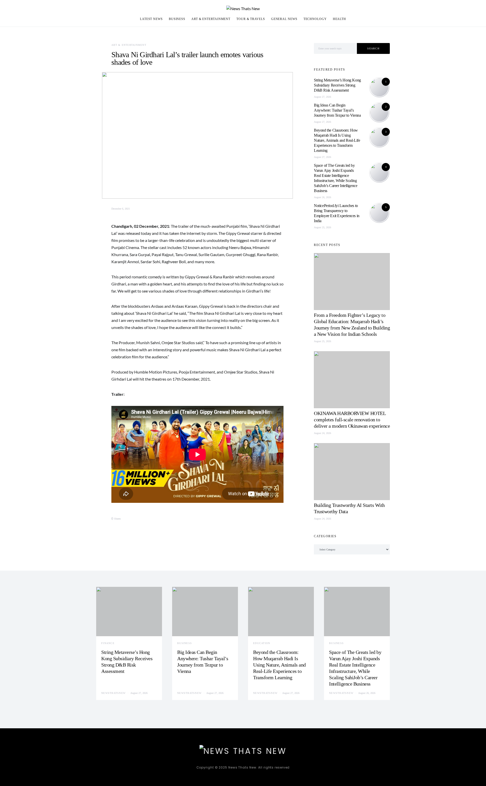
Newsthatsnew (113, 693)
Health (339, 19)
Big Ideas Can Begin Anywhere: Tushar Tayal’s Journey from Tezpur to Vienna (337, 110)
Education (261, 643)
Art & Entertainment (210, 19)
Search (373, 48)
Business (177, 19)
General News (284, 19)
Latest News (151, 19)
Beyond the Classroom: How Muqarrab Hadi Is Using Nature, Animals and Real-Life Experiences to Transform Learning (337, 140)
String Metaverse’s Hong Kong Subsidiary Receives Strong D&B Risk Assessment (337, 85)
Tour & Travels (250, 19)
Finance (107, 643)
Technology (315, 19)
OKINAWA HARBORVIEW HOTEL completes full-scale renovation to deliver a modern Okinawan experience (352, 419)
